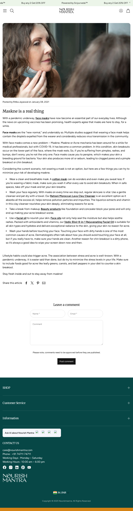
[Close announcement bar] (129, 2)
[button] (5, 10)
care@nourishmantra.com (17, 450)
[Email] (43, 283)
